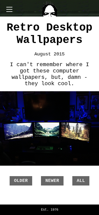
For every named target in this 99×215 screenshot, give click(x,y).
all (81, 180)
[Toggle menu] (49, 8)
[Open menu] (9, 9)
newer (52, 180)
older (21, 180)
